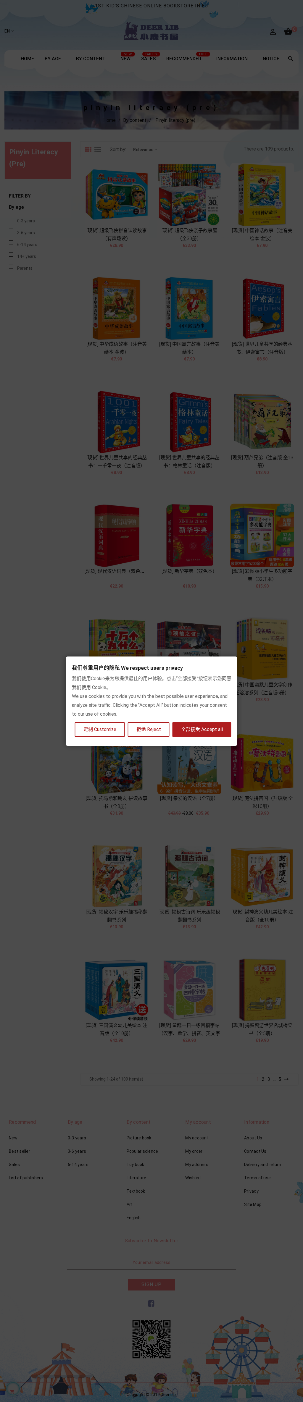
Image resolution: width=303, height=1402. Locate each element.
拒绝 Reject (148, 729)
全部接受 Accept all (202, 729)
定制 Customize (99, 729)
